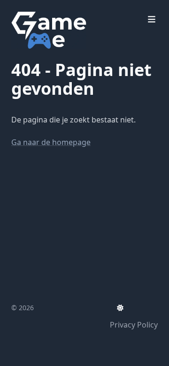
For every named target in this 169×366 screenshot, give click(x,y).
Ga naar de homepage (51, 142)
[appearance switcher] (120, 308)
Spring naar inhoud (57, 8)
